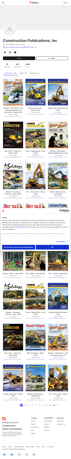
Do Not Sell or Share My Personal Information (13, 449)
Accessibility (50, 446)
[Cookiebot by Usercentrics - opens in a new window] (61, 210)
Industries (46, 430)
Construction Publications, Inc (14, 116)
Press (32, 430)
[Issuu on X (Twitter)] (19, 454)
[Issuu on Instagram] (26, 454)
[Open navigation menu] (3, 2)
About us (33, 421)
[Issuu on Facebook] (4, 454)
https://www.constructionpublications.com (21, 47)
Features (46, 424)
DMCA (38, 446)
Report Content (30, 446)
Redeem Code (61, 424)
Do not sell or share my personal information (18, 247)
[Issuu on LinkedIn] (12, 454)
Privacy (10, 446)
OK (52, 247)
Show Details (60, 241)
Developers (60, 421)
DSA (43, 446)
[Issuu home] (34, 3)
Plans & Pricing (35, 427)
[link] (65, 2)
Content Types (48, 421)
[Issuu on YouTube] (34, 454)
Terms (4, 446)
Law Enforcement (19, 446)
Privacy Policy (20, 227)
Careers (33, 424)
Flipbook (46, 427)
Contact (33, 433)
